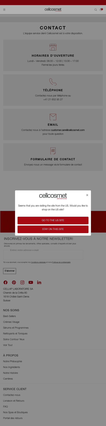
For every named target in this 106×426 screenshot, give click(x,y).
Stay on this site (53, 229)
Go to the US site (53, 220)
